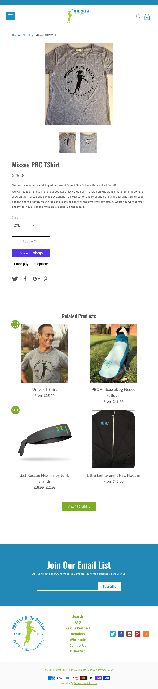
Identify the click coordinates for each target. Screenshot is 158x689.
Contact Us (77, 645)
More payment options (31, 264)
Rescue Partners (77, 628)
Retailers (78, 634)
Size (15, 217)
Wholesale (78, 640)
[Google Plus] (36, 279)
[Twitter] (15, 279)
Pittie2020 (78, 651)
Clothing (27, 35)
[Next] (111, 88)
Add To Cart (31, 241)
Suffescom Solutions (85, 683)
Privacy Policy (105, 669)
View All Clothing (79, 506)
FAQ (78, 622)
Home (16, 35)
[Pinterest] (46, 279)
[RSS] (146, 634)
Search (77, 617)
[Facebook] (25, 279)
